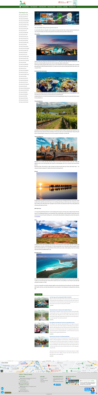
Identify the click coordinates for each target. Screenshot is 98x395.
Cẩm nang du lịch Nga (22, 76)
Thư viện (41, 379)
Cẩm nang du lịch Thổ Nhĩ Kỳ (24, 90)
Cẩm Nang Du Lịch (72, 6)
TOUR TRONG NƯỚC (33, 6)
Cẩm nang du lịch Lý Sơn (23, 54)
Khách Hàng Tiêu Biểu (44, 380)
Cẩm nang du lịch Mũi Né (23, 52)
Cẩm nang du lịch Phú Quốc (23, 28)
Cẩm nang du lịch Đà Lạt (23, 26)
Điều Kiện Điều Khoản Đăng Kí (58, 381)
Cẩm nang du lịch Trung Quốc (24, 60)
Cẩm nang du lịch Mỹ (22, 62)
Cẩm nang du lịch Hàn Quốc (23, 58)
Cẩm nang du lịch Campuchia (24, 84)
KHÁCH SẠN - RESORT (51, 6)
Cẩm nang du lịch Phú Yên (23, 16)
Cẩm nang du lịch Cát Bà (23, 34)
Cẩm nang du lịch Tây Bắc (23, 98)
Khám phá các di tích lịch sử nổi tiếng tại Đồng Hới (59, 336)
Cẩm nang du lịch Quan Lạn (23, 38)
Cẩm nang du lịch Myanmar (23, 80)
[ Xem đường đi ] (23, 380)
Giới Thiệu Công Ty (43, 378)
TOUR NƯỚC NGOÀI (25, 6)
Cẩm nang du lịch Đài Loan (23, 66)
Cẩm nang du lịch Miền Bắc (23, 32)
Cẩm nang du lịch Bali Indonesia (24, 88)
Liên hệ (20, 9)
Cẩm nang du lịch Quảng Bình (24, 20)
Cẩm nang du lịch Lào (22, 68)
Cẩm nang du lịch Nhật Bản (23, 64)
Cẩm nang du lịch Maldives (23, 94)
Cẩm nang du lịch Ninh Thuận (24, 56)
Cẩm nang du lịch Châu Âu (23, 78)
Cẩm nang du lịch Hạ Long (23, 36)
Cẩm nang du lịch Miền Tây (23, 50)
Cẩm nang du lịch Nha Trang (24, 24)
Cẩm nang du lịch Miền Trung (24, 74)
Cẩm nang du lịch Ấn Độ (23, 96)
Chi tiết (51, 305)
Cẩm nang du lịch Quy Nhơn (23, 22)
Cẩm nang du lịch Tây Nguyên (24, 48)
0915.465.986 (63, 2)
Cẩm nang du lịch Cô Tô (23, 30)
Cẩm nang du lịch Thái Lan (23, 72)
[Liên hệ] (2, 392)
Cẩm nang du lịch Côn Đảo (23, 40)
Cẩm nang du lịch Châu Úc (23, 82)
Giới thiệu (65, 6)
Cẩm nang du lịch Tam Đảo (23, 14)
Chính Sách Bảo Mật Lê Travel (58, 378)
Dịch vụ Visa (59, 6)
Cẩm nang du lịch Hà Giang (23, 46)
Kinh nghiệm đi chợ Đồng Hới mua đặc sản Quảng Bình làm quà (62, 322)
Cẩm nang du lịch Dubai (23, 86)
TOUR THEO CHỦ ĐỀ (42, 6)
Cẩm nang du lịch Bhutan (23, 92)
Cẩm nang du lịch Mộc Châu (23, 42)
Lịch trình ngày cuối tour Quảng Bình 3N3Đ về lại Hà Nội (60, 297)
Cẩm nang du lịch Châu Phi (23, 100)
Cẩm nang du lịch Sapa (23, 44)
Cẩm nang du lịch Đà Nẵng (23, 18)
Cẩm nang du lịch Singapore (23, 70)
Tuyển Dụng (42, 381)
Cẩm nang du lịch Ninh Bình (23, 102)
